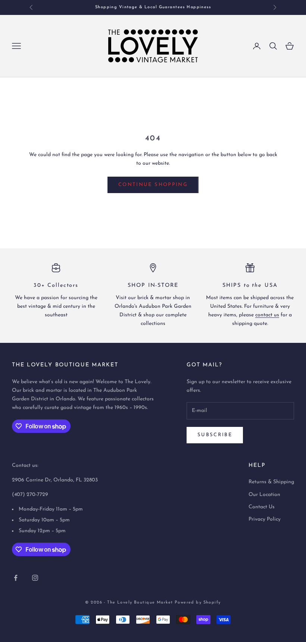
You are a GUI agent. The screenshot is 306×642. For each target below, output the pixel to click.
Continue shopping (153, 184)
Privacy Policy (265, 519)
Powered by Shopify (198, 603)
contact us (267, 315)
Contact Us (262, 507)
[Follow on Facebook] (15, 577)
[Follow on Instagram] (35, 577)
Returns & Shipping (271, 482)
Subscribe (214, 434)
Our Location (264, 494)
